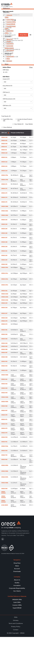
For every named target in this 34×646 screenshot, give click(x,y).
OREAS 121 (4, 157)
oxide (5, 72)
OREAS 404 (4, 343)
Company (8, 36)
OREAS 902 (4, 459)
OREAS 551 (4, 441)
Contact (15, 629)
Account (17, 568)
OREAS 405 (4, 346)
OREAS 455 (4, 370)
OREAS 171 (4, 184)
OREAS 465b (4, 401)
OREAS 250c (4, 267)
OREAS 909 (4, 488)
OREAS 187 (4, 237)
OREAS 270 (4, 321)
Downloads (10, 56)
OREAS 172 (4, 188)
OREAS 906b (4, 471)
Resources (8, 53)
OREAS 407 (4, 352)
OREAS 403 (4, 338)
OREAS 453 (4, 366)
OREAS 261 (4, 290)
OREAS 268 (4, 318)
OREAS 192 (4, 255)
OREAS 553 (4, 450)
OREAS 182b (4, 215)
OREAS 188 (4, 242)
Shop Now (23, 35)
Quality (9, 41)
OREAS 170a (4, 175)
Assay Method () (7, 85)
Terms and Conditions (16, 623)
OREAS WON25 (3, 501)
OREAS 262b (4, 293)
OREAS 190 (4, 246)
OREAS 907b (4, 477)
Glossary (9, 61)
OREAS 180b (4, 206)
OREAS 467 (4, 410)
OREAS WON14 (3, 492)
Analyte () (6, 79)
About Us (10, 39)
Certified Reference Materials (6, 8)
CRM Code (4, 132)
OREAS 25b (4, 137)
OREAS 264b (4, 300)
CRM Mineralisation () (9, 99)
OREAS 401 (4, 329)
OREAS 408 (4, 357)
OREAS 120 (4, 153)
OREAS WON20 (3, 496)
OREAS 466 (4, 406)
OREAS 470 (4, 415)
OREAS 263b (4, 297)
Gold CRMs (10, 19)
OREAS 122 (4, 161)
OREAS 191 (4, 251)
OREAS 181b (4, 210)
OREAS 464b (4, 397)
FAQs (8, 58)
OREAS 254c (4, 279)
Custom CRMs (11, 22)
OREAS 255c (4, 285)
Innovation (10, 43)
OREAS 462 (4, 383)
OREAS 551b (4, 446)
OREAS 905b (4, 465)
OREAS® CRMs (17, 599)
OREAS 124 (4, 170)
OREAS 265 (4, 303)
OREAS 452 (4, 361)
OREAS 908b (4, 482)
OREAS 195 (4, 260)
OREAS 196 (4, 264)
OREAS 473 (4, 428)
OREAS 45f (4, 140)
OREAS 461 (4, 379)
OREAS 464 (4, 392)
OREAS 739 (4, 455)
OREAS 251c (4, 273)
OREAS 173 (4, 193)
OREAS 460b (4, 374)
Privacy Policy (15, 626)
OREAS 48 (4, 146)
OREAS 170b (4, 179)
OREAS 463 (4, 388)
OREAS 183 (4, 219)
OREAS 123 (4, 166)
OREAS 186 (4, 233)
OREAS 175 (4, 202)
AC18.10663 (4, 505)
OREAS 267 (4, 313)
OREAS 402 (4, 334)
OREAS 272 (4, 324)
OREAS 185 (4, 228)
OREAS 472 (4, 424)
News (6, 64)
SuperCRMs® (11, 24)
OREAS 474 (4, 432)
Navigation (17, 560)
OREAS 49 (4, 149)
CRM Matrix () (7, 105)
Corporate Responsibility (17, 588)
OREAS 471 (4, 419)
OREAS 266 (4, 307)
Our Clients (10, 50)
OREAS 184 (4, 224)
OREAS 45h (4, 143)
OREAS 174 (4, 197)
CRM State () (6, 92)
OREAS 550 (4, 437)
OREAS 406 (4, 349)
